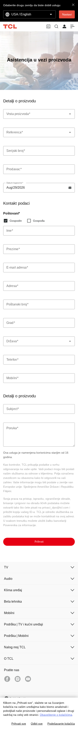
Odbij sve (37, 723)
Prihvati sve (18, 723)
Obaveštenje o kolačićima (56, 714)
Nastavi (67, 14)
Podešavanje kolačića (61, 723)
